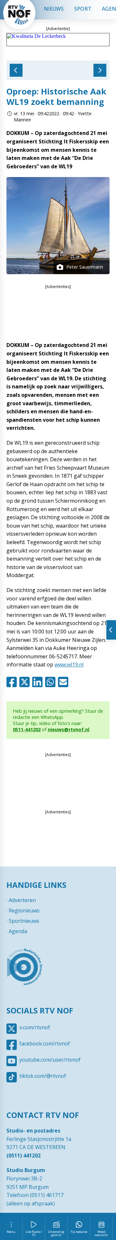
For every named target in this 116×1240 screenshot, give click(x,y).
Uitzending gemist (56, 1233)
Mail (64, 682)
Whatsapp (51, 682)
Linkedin (38, 682)
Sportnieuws (24, 920)
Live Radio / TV (33, 1233)
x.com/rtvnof (34, 1027)
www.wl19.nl (68, 664)
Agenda (18, 931)
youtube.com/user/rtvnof (50, 1059)
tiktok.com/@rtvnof (42, 1075)
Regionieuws (24, 910)
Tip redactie (79, 1232)
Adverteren (22, 900)
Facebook (12, 682)
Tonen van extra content (111, 630)
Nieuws (54, 8)
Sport (83, 8)
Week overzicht (101, 1233)
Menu (11, 1232)
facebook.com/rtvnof (44, 1043)
